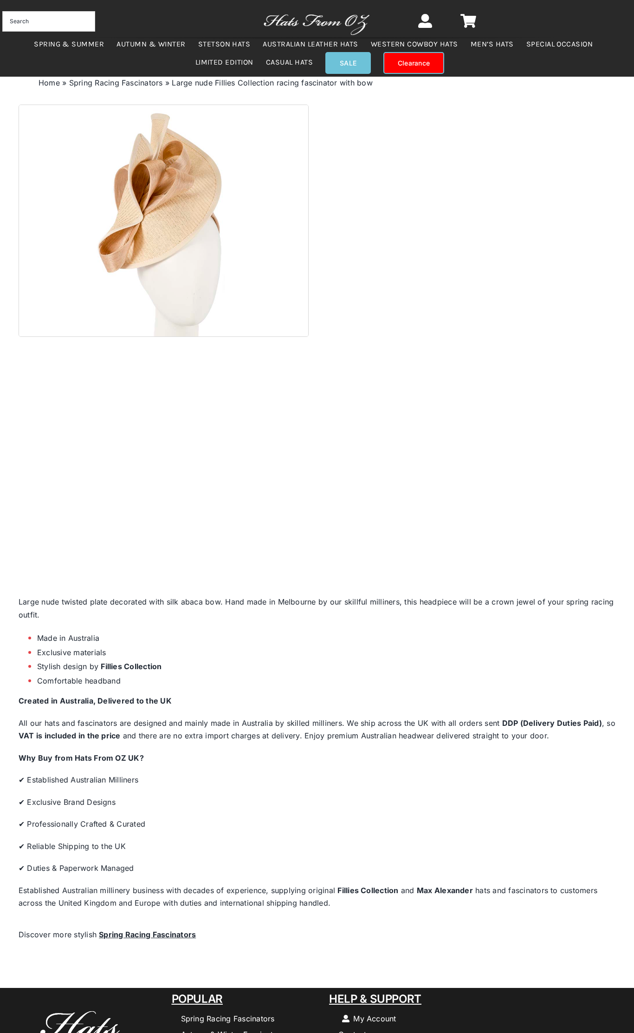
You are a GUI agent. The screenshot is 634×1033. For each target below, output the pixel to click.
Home (49, 82)
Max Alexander (445, 890)
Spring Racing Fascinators (116, 82)
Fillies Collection (131, 666)
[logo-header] (316, 10)
